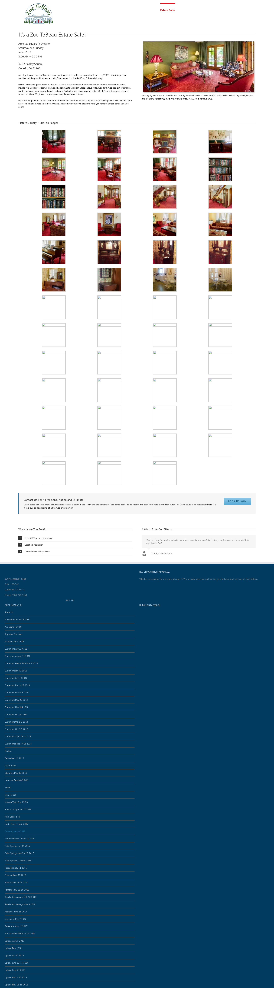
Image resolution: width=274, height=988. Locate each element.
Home (154, 10)
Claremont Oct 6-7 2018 (16, 721)
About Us (207, 10)
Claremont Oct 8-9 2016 (16, 729)
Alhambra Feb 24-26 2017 (17, 619)
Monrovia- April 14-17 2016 (18, 809)
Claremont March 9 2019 (17, 692)
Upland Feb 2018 (13, 948)
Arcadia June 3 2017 (14, 641)
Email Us (70, 600)
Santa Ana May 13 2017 (16, 926)
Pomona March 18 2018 (16, 882)
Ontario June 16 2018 (15, 831)
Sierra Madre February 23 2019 (20, 933)
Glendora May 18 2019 (16, 772)
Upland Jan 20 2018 (14, 955)
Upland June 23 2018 (15, 970)
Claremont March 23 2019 (17, 685)
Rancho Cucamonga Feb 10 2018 (20, 897)
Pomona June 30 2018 (15, 875)
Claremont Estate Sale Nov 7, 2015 (21, 663)
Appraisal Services (188, 10)
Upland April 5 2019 (14, 940)
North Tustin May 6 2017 (16, 824)
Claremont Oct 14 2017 (16, 714)
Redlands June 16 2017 (16, 911)
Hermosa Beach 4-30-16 (16, 780)
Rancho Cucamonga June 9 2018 (20, 904)
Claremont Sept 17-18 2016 (18, 743)
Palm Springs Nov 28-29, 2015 (19, 853)
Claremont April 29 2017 (17, 648)
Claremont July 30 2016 (16, 678)
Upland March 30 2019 (16, 977)
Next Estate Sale (12, 816)
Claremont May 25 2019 (16, 699)
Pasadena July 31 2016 (16, 867)
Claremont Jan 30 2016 (16, 670)
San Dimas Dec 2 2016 (15, 919)
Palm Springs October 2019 (18, 860)
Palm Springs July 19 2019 (17, 845)
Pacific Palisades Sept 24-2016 (20, 838)
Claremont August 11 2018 (17, 656)
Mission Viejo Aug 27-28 (16, 802)
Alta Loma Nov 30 (13, 626)
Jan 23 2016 (10, 794)
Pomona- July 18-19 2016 (17, 889)
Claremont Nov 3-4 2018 (17, 707)
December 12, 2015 (14, 758)
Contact (219, 10)
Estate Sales (167, 10)
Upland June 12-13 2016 (17, 962)
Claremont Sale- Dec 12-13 (18, 736)
